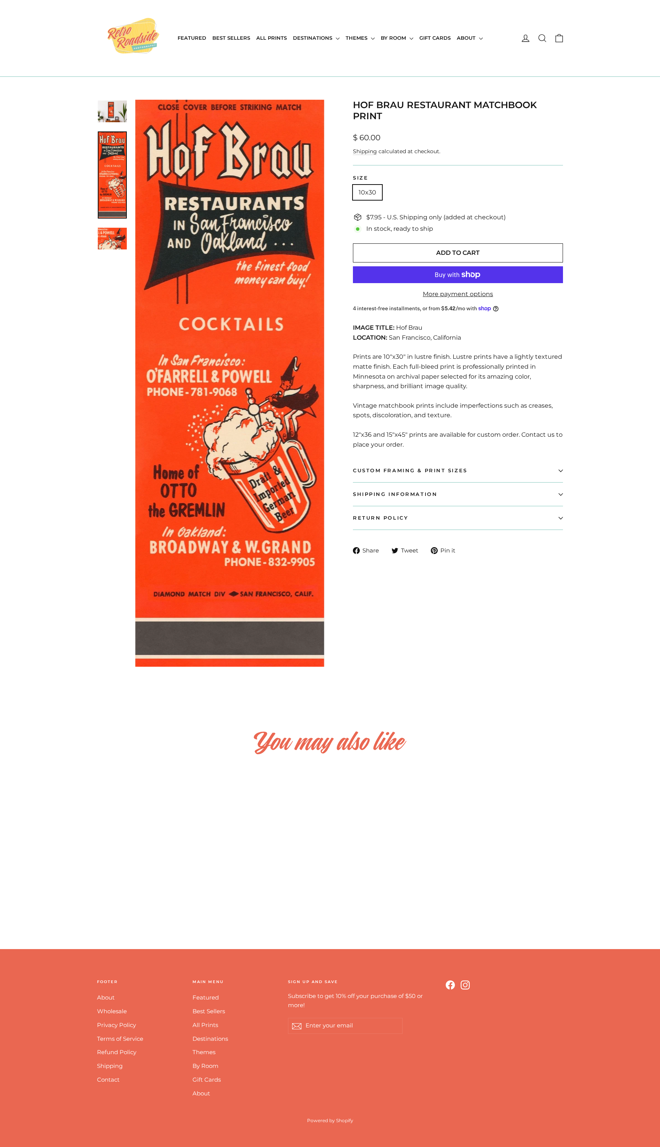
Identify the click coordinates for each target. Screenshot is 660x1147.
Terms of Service (120, 1038)
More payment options (458, 294)
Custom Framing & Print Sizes (410, 470)
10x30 (367, 192)
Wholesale (112, 1011)
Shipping (365, 151)
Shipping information (395, 494)
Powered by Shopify (330, 1120)
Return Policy (380, 518)
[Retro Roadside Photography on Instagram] (465, 985)
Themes (357, 38)
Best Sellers (231, 38)
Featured (192, 38)
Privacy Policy (116, 1025)
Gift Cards (435, 38)
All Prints (271, 38)
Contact (108, 1079)
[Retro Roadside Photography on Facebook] (450, 985)
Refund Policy (116, 1052)
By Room (394, 38)
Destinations (313, 38)
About (467, 38)
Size (360, 178)
